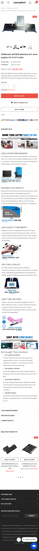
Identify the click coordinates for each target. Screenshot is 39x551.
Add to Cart (9, 460)
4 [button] (22, 477)
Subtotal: (4, 90)
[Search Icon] (8, 3)
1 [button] (16, 477)
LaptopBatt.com (18, 525)
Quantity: (4, 82)
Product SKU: (5, 62)
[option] (19, 24)
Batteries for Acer (12, 8)
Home (3, 8)
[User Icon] (30, 3)
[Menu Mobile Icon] (2, 2)
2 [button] (18, 477)
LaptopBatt (19, 2)
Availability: (4, 65)
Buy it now (19, 109)
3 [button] (20, 477)
